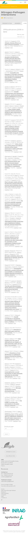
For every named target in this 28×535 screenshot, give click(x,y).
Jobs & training (4, 493)
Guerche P (11, 158)
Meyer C (7, 254)
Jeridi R (7, 52)
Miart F (6, 215)
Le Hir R (18, 88)
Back (6, 434)
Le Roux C (7, 397)
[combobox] (14, 36)
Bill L (6, 158)
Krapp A (19, 252)
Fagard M (13, 41)
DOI (11, 47)
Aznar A (7, 327)
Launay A (7, 86)
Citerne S (16, 106)
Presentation (7, 23)
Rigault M (12, 250)
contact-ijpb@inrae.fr (6, 476)
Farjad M (7, 104)
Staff (2, 496)
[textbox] (14, 36)
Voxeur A (12, 69)
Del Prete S (14, 397)
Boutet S (19, 282)
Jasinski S (14, 156)
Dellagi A (7, 268)
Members (18, 23)
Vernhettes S (9, 71)
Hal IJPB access (10, 456)
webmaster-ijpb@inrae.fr (7, 481)
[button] (21, 2)
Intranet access (10, 451)
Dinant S (14, 107)
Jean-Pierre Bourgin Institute (8, 490)
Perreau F (7, 399)
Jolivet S (17, 52)
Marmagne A (8, 156)
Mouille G (12, 218)
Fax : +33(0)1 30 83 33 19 (7, 475)
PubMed (7, 47)
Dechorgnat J (8, 411)
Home (2, 489)
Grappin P (13, 199)
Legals (22, 531)
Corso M (13, 120)
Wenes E (7, 235)
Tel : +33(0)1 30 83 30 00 (7, 473)
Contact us (4, 497)
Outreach (3, 494)
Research (3, 492)
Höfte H (7, 219)
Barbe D (16, 175)
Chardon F (15, 160)
